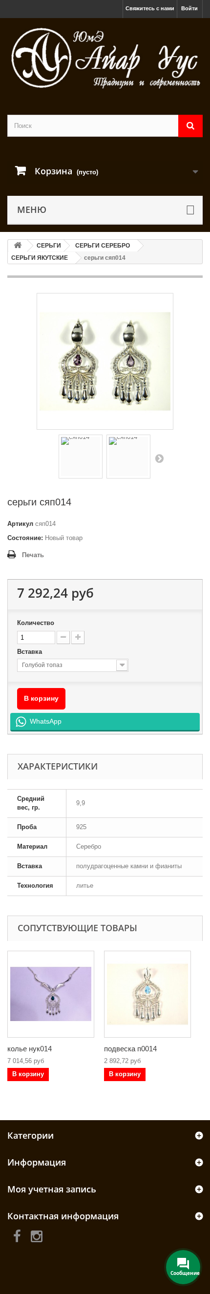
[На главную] (17, 246)
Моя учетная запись (51, 1189)
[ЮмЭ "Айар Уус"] (105, 57)
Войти (189, 8)
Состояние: (25, 538)
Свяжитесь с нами (150, 8)
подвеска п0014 (130, 1048)
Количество (35, 622)
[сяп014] (80, 456)
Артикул (20, 523)
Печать (33, 555)
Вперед (159, 458)
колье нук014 (29, 1048)
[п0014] (147, 994)
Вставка (30, 651)
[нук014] (50, 994)
